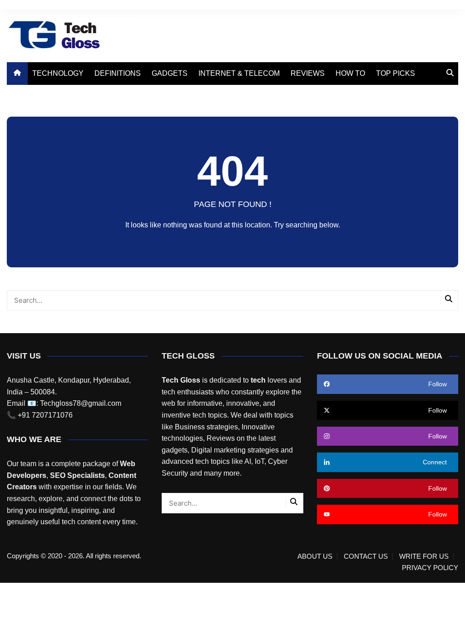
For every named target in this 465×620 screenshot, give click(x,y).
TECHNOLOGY (58, 73)
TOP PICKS (395, 73)
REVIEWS (308, 73)
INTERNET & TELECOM (239, 73)
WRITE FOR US (424, 556)
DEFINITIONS (117, 73)
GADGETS (170, 73)
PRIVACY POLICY (430, 567)
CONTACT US (366, 556)
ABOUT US (314, 556)
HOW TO (350, 73)
